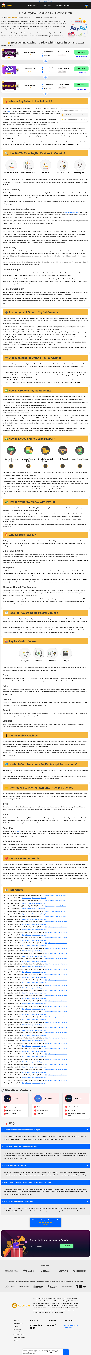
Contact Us (16, 1326)
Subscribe (66, 1246)
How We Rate (17, 1329)
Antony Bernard (12, 17)
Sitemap (16, 1340)
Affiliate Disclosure (18, 1323)
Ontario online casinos (71, 212)
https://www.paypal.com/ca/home (55, 895)
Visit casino (81, 52)
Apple (18, 831)
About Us (16, 1320)
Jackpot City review (81, 56)
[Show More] (45, 61)
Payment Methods (62, 6)
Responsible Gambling (19, 1337)
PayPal (8, 111)
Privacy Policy (17, 1332)
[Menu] (87, 5)
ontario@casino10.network (70, 1325)
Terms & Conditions (19, 1335)
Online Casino (31, 6)
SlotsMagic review (81, 89)
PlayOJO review (81, 73)
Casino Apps (47, 6)
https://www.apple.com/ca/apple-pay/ (34, 898)
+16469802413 (68, 1327)
